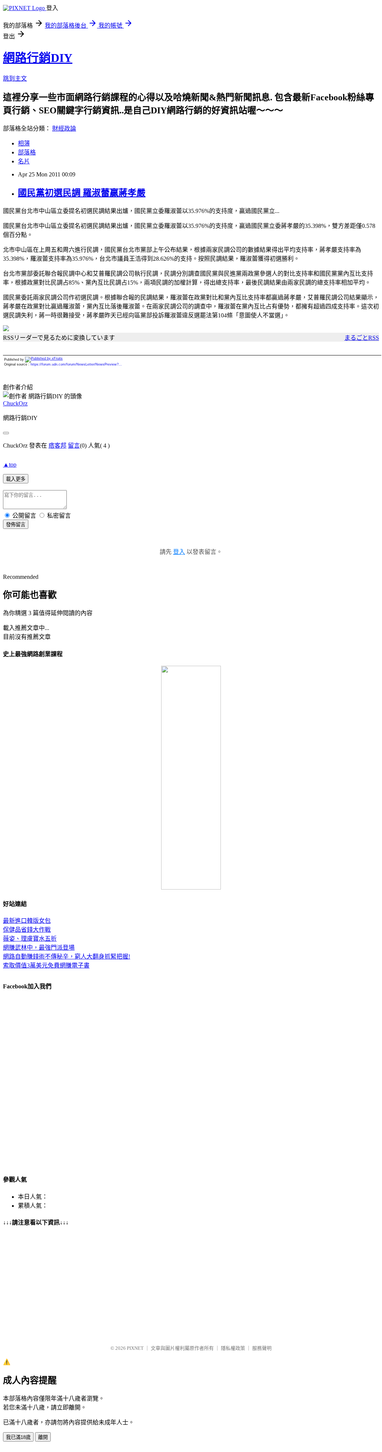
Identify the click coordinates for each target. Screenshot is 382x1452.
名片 (24, 161)
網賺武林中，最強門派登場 (39, 947)
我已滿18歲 (18, 1437)
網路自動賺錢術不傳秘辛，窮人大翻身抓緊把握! (66, 956)
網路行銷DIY (37, 58)
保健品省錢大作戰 (27, 929)
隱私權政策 (233, 1348)
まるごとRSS (361, 338)
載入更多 (15, 479)
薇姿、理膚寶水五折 (30, 938)
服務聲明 (262, 1348)
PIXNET (135, 1348)
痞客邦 (57, 445)
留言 (74, 445)
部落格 (27, 152)
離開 (43, 1437)
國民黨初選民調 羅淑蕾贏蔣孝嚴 (81, 193)
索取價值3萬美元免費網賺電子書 (46, 965)
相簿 (24, 143)
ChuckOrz (15, 403)
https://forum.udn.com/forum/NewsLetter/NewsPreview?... (76, 364)
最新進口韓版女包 (27, 921)
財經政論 (64, 128)
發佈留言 (15, 524)
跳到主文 (15, 78)
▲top (9, 464)
